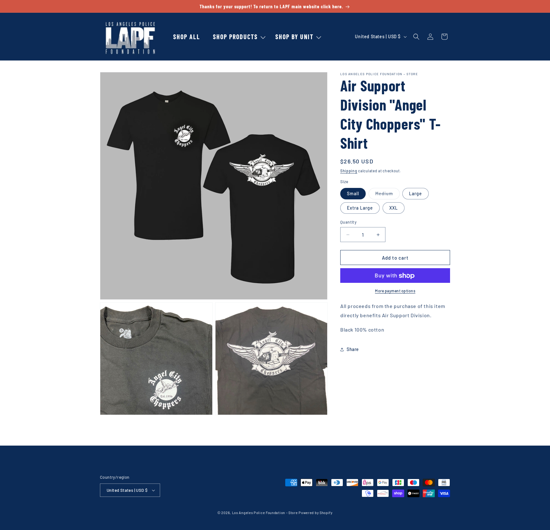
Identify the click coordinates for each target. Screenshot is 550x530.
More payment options (395, 291)
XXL (393, 208)
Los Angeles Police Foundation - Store (265, 513)
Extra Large (360, 208)
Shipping (348, 170)
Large (415, 193)
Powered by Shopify (316, 513)
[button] (235, 37)
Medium (387, 194)
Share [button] (353, 349)
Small (353, 193)
